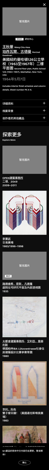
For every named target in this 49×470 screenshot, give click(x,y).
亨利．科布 (9, 409)
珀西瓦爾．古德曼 (16, 52)
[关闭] (44, 4)
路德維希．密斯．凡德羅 (17, 284)
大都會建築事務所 (13, 341)
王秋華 (7, 47)
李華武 (6, 239)
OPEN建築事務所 (12, 178)
